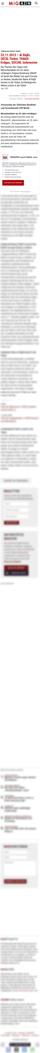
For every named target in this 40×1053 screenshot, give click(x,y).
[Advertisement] (20, 27)
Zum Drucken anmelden (32, 99)
